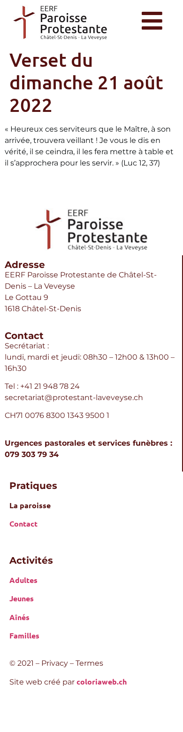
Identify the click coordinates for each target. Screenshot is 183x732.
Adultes (23, 580)
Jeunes (21, 598)
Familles (24, 635)
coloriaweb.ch (101, 681)
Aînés (19, 617)
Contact (23, 523)
